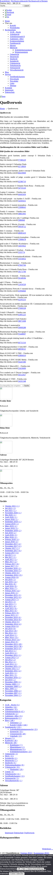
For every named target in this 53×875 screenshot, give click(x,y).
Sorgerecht (16, 732)
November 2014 (13, 620)
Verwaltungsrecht (13, 780)
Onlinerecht (11, 754)
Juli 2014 (10, 628)
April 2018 (11, 535)
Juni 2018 (10, 533)
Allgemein (11, 709)
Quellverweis (29, 833)
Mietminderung (18, 749)
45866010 (22, 355)
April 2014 (11, 635)
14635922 (22, 246)
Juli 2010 (10, 680)
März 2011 (11, 675)
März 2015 (11, 611)
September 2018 (13, 530)
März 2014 (11, 637)
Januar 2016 (11, 593)
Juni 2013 (10, 651)
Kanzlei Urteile (18, 725)
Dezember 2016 (13, 568)
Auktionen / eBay (13, 716)
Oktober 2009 (12, 684)
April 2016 (11, 586)
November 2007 (13, 693)
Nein (24, 869)
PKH (9, 756)
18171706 (22, 272)
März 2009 (11, 689)
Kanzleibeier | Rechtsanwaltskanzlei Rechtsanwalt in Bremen (24, 1)
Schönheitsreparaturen (21, 752)
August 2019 (12, 524)
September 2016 (13, 575)
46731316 (22, 343)
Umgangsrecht (18, 734)
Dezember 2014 (13, 617)
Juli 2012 (10, 660)
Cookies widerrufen (17, 874)
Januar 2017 (11, 566)
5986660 (21, 220)
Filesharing (16, 769)
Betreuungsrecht (13, 718)
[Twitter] (8, 10)
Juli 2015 (10, 602)
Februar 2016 (12, 591)
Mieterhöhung (17, 747)
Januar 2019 (11, 528)
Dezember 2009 (13, 682)
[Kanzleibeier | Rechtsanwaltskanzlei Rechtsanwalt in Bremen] (2, 96)
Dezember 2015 (13, 595)
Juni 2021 (10, 510)
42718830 (22, 166)
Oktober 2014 (12, 622)
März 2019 (11, 526)
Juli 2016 (10, 579)
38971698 (22, 321)
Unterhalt (16, 736)
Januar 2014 (11, 642)
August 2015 (12, 600)
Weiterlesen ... (47, 849)
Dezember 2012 (13, 655)
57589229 (22, 160)
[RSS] (7, 17)
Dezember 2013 (13, 644)
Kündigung (16, 745)
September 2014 (13, 624)
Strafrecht (10, 763)
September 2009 (13, 686)
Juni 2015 (10, 604)
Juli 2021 (10, 508)
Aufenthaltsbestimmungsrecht (24, 729)
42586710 (22, 181)
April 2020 (11, 517)
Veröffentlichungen (15, 776)
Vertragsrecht (12, 778)
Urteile (9, 772)
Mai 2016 (10, 584)
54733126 (22, 188)
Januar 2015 (11, 615)
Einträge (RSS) (26, 853)
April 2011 (11, 673)
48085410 (22, 233)
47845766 (22, 265)
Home (2, 109)
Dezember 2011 (13, 666)
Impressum (9, 833)
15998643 (22, 207)
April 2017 (11, 559)
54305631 (22, 201)
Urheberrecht (12, 767)
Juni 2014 (11, 631)
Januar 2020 (11, 519)
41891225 (22, 315)
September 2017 (13, 551)
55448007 (22, 334)
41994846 (22, 291)
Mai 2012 (10, 662)
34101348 (22, 381)
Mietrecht (11, 743)
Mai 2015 (10, 606)
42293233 (22, 300)
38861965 (22, 214)
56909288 (22, 327)
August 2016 (12, 577)
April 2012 (11, 664)
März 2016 (11, 588)
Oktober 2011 (12, 669)
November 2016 (13, 571)
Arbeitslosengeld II (14, 711)
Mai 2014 (11, 633)
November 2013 (13, 646)
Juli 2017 (10, 555)
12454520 (22, 284)
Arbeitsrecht (11, 714)
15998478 (22, 239)
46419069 (22, 173)
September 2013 (13, 648)
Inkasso (10, 738)
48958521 (22, 349)
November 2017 (13, 546)
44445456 (22, 194)
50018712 (22, 227)
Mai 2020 (10, 515)
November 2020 (13, 513)
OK (19, 869)
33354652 (22, 259)
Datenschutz (19, 833)
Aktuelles (11, 707)
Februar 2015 (12, 613)
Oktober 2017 (12, 548)
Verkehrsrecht (12, 774)
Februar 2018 (12, 539)
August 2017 (12, 553)
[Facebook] (9, 12)
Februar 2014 (12, 640)
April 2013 (11, 653)
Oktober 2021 (12, 506)
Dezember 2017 (13, 544)
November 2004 (13, 695)
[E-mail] (8, 14)
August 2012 (12, 657)
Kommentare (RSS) (41, 853)
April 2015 (11, 608)
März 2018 (11, 537)
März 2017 (11, 562)
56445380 (22, 362)
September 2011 (13, 671)
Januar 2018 (11, 542)
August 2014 (12, 626)
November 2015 (13, 597)
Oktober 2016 (12, 573)
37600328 (22, 308)
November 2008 (13, 691)
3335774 (21, 252)
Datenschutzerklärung (35, 869)
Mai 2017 (10, 557)
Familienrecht (13, 727)
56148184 (22, 278)
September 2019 (13, 522)
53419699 (22, 368)
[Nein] (45, 869)
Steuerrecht (11, 760)
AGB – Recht (12, 705)
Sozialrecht (11, 758)
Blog (9, 720)
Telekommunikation (14, 765)
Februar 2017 (12, 564)
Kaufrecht (11, 740)
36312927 (22, 375)
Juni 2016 (11, 582)
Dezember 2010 (13, 677)
